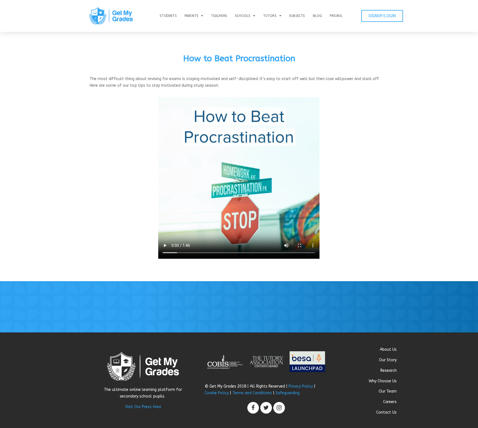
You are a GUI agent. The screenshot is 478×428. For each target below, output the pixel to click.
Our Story (388, 360)
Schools (242, 16)
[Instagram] (279, 408)
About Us (388, 349)
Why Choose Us (383, 381)
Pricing (336, 16)
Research (388, 370)
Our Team (388, 391)
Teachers (219, 16)
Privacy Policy (301, 386)
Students (168, 16)
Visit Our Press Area (143, 406)
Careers (390, 401)
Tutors (270, 16)
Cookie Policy (217, 393)
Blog (317, 16)
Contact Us (386, 412)
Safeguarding (288, 393)
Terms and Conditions (252, 393)
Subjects (297, 16)
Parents (191, 16)
